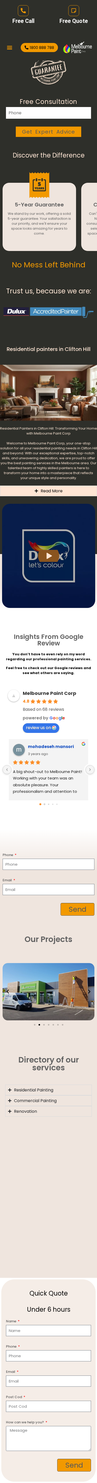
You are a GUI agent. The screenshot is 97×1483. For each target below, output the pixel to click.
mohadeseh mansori (51, 747)
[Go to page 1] (44, 804)
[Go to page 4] (56, 804)
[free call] (23, 10)
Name (11, 1321)
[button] (9, 47)
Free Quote (73, 21)
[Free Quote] (73, 10)
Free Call (23, 21)
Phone (8, 854)
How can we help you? (25, 1422)
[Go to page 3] (52, 804)
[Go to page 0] (40, 804)
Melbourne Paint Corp (49, 693)
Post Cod (14, 1396)
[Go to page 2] (48, 804)
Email (8, 880)
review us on (38, 728)
